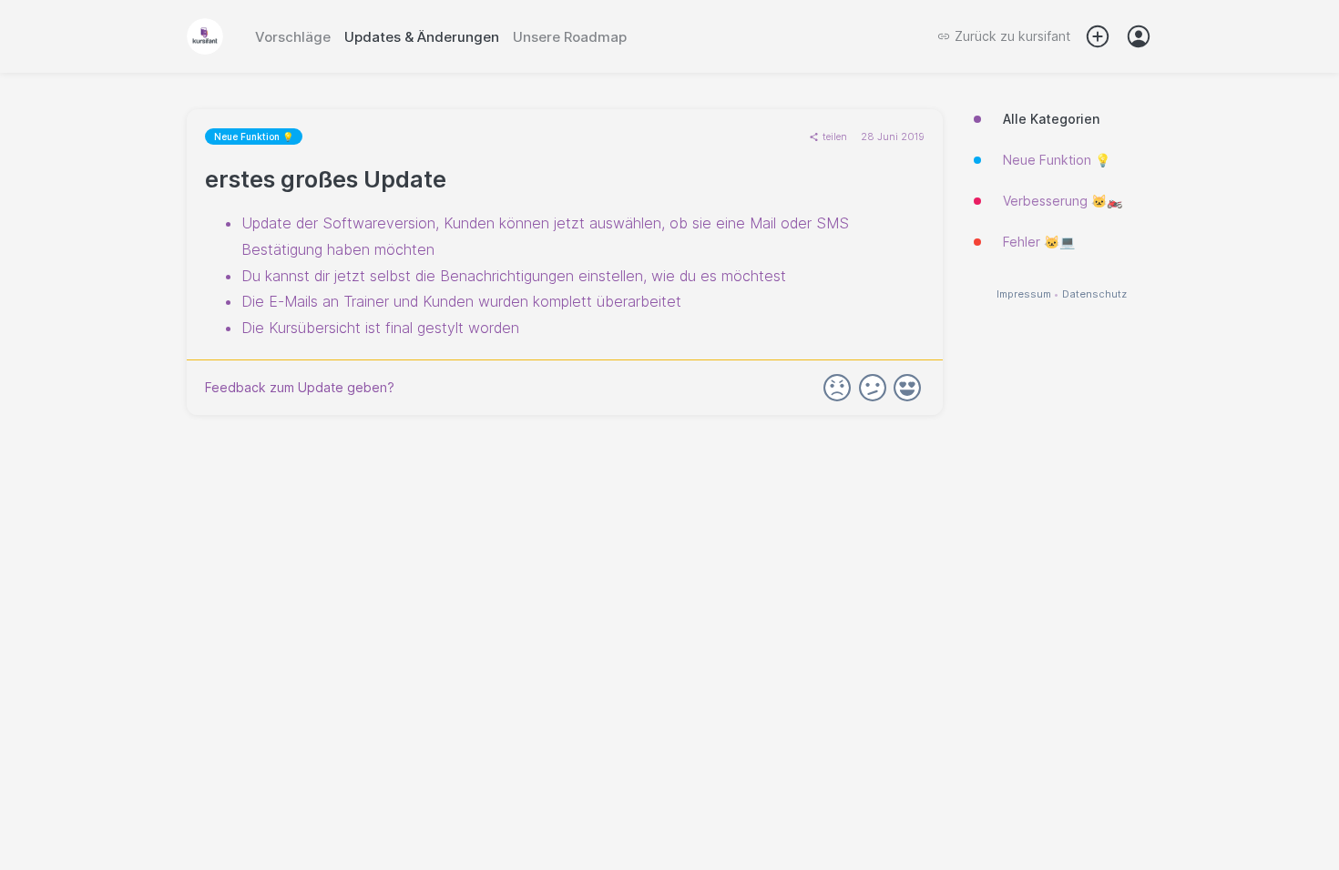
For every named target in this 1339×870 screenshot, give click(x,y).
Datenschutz (1094, 294)
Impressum (1024, 294)
